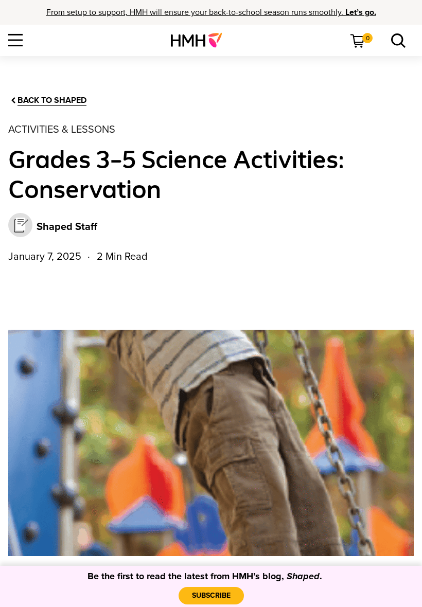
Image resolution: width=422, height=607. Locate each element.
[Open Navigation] (15, 40)
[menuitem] (200, 40)
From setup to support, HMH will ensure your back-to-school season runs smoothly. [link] (211, 12)
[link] (200, 40)
